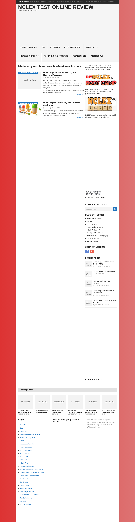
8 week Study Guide (28, 47)
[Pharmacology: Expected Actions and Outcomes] (92, 402)
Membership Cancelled (27, 444)
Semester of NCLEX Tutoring (29, 495)
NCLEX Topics (92, 47)
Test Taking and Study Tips (56, 56)
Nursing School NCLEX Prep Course (31, 469)
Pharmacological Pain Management (70, 2)
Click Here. (108, 69)
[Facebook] (87, 251)
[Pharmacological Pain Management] (42, 402)
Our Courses (24, 482)
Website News (97, 56)
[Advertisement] (68, 28)
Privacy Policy (24, 485)
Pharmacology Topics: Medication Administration (103, 292)
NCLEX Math (55, 47)
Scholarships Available (27, 491)
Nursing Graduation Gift (28, 466)
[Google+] (92, 251)
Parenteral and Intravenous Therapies (100, 2)
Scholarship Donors (26, 488)
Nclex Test (23, 460)
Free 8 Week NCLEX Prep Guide (30, 434)
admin (47, 77)
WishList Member (25, 504)
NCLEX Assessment (26, 447)
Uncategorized (79, 56)
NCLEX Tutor (24, 463)
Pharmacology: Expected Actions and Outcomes (105, 301)
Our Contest (24, 479)
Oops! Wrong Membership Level (30, 476)
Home (22, 441)
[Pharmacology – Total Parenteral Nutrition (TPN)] (25, 402)
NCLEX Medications (72, 47)
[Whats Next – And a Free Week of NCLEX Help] (109, 402)
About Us (23, 425)
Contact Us (23, 431)
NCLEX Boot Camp (26, 450)
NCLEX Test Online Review (55, 7)
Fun (43, 47)
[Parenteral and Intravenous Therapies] (59, 402)
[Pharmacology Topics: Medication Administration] (75, 402)
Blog (21, 428)
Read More (80, 95)
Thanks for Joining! (26, 498)
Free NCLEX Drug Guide (27, 437)
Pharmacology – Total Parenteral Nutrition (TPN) (35, 2)
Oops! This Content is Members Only (32, 472)
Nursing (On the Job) (29, 56)
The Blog (23, 501)
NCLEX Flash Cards (26, 453)
